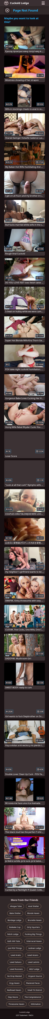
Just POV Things (15, 948)
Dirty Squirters (33, 927)
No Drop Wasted (14, 976)
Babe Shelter (15, 913)
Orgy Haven (14, 983)
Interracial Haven (34, 941)
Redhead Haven (14, 990)
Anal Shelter (33, 906)
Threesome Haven (16, 1004)
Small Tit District (35, 990)
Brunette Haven (35, 920)
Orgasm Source (35, 976)
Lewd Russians (16, 969)
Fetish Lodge (12, 934)
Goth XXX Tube (13, 941)
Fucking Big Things (33, 934)
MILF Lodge (34, 969)
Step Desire (13, 997)
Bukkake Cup (15, 927)
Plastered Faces (33, 983)
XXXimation (36, 1004)
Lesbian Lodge (34, 948)
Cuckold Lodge (19, 3)
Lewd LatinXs (33, 962)
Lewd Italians (15, 962)
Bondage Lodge (14, 920)
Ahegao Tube (16, 906)
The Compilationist (33, 997)
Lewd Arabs (16, 955)
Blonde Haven (33, 913)
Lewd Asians (32, 955)
